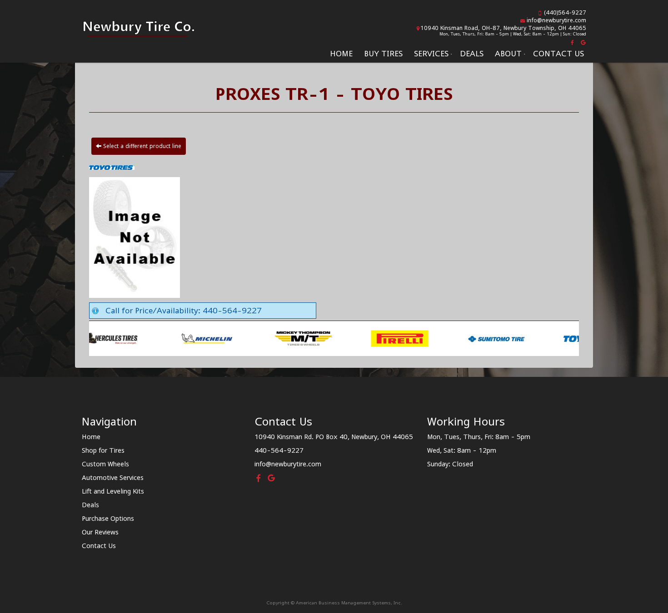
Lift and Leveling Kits (113, 491)
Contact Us (558, 53)
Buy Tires (383, 53)
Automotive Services (113, 477)
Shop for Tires (103, 450)
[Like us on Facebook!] (573, 41)
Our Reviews (100, 532)
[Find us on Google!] (582, 41)
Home (341, 53)
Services (431, 53)
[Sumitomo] (436, 337)
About (508, 53)
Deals (472, 53)
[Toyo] (533, 337)
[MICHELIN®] (147, 337)
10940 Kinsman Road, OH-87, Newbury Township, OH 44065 (503, 28)
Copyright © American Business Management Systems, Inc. (334, 602)
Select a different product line (141, 146)
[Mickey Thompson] (244, 337)
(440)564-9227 (565, 12)
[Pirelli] (340, 337)
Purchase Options (108, 518)
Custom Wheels (105, 464)
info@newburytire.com (556, 20)
